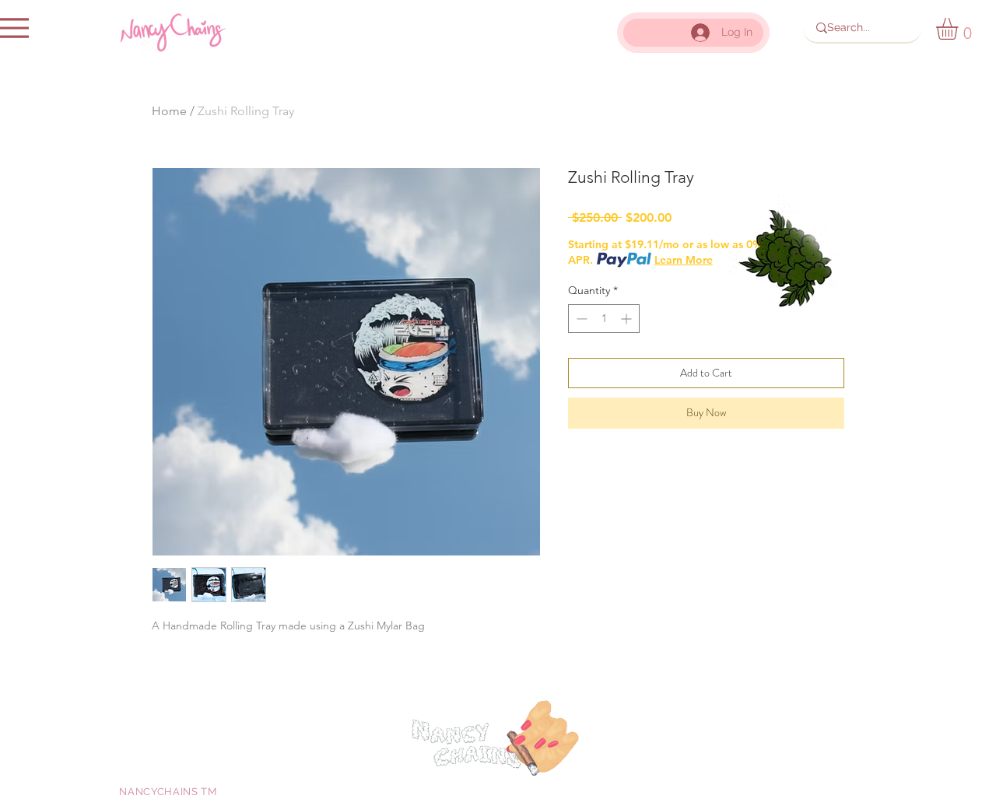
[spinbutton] (604, 318)
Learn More (683, 260)
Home (169, 110)
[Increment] (627, 318)
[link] (960, 29)
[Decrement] (580, 318)
